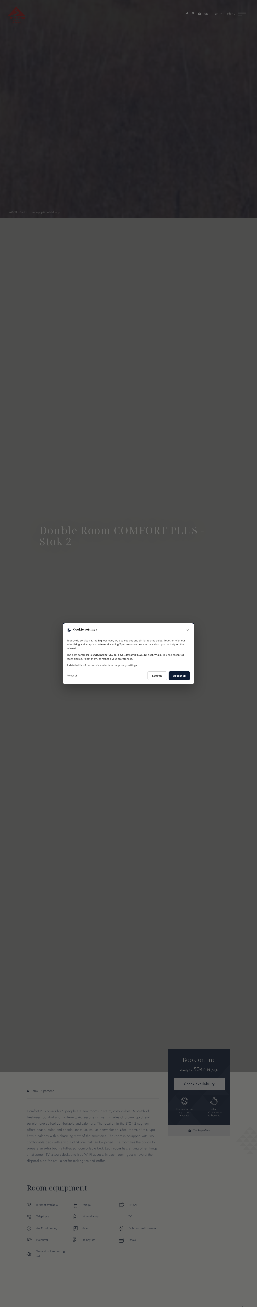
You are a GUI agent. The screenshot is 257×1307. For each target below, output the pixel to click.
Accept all (179, 675)
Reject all (72, 675)
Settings (157, 675)
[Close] (187, 630)
